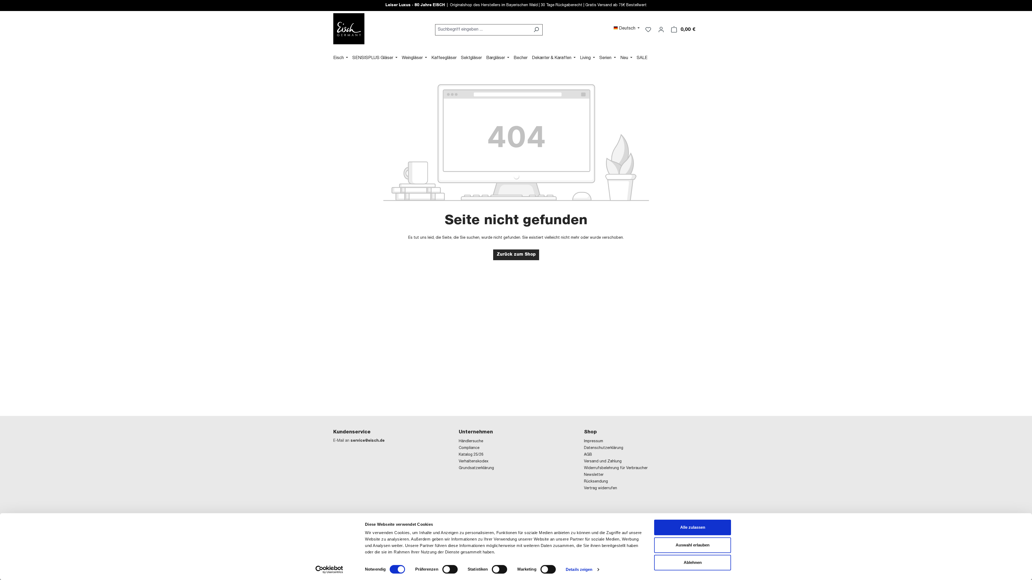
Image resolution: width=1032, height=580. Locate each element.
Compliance (469, 448)
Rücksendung (596, 482)
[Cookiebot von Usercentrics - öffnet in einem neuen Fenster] (329, 570)
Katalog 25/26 (471, 455)
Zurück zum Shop (516, 255)
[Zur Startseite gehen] (348, 28)
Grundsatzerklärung (476, 468)
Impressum (593, 441)
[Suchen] (536, 29)
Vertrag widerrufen (600, 488)
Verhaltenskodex (473, 461)
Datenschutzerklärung (603, 448)
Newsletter (594, 475)
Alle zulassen (692, 527)
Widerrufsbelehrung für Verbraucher (616, 468)
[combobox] (482, 29)
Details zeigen (579, 569)
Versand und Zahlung (603, 461)
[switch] (450, 569)
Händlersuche (471, 441)
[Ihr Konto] (661, 29)
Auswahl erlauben (693, 545)
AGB (588, 455)
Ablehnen (693, 562)
